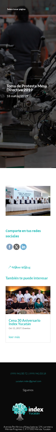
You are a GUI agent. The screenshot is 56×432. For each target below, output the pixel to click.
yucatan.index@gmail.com (28, 381)
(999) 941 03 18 (37, 373)
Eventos (26, 328)
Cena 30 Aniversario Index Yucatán (24, 322)
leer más (14, 337)
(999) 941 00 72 (18, 373)
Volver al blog (21, 267)
